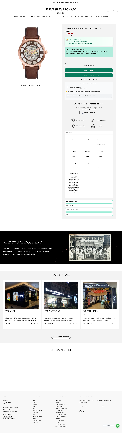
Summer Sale (59, 16)
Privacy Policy (59, 410)
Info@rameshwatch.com (9, 404)
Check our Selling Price (89, 75)
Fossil (34, 414)
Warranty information (61, 416)
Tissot (34, 402)
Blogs (57, 402)
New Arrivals (47, 16)
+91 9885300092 (7, 416)
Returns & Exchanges (61, 408)
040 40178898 (48, 324)
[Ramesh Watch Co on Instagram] (80, 411)
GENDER (69, 16)
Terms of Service (60, 420)
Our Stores (89, 16)
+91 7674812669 (7, 402)
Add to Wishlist (89, 79)
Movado (35, 404)
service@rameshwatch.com (10, 411)
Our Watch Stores (60, 404)
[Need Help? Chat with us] (118, 426)
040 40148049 (87, 324)
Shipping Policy (60, 412)
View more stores (61, 337)
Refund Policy (59, 418)
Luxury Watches (34, 16)
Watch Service (59, 406)
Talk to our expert (89, 112)
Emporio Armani (37, 420)
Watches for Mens (37, 410)
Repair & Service (102, 16)
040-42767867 (9, 324)
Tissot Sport (35, 412)
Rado (34, 400)
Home (16, 16)
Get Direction (35, 324)
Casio (34, 408)
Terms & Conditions (61, 414)
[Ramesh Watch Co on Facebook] (84, 411)
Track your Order (60, 424)
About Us (58, 400)
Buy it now (89, 70)
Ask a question (72, 210)
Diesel (34, 418)
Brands (23, 16)
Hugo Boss (35, 422)
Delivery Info (71, 201)
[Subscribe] (103, 406)
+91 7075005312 (7, 409)
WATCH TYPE (79, 16)
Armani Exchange (37, 416)
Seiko (34, 406)
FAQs (57, 422)
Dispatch (69, 205)
